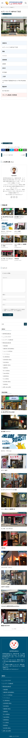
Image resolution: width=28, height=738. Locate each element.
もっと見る (14, 628)
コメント (5, 277)
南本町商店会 (6, 376)
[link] (11, 197)
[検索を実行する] (25, 324)
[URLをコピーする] (25, 150)
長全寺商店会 (6, 362)
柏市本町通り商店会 (7, 359)
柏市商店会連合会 (7, 333)
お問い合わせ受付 (7, 387)
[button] (3, 150)
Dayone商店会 (6, 373)
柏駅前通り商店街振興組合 (8, 348)
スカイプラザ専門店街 (7, 351)
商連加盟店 (5, 345)
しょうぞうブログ (7, 336)
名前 (4, 294)
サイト (4, 304)
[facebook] (14, 197)
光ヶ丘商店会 (6, 378)
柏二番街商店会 (6, 356)
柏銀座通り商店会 (7, 365)
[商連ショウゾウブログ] (14, 3)
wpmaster (14, 175)
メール (4, 299)
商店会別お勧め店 (7, 343)
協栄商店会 (5, 367)
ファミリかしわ (6, 354)
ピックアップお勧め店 (7, 13)
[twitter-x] (17, 197)
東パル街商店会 (6, 370)
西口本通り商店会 (7, 381)
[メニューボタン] (2, 3)
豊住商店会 (5, 384)
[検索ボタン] (25, 3)
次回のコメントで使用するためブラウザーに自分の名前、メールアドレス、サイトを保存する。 (14, 310)
